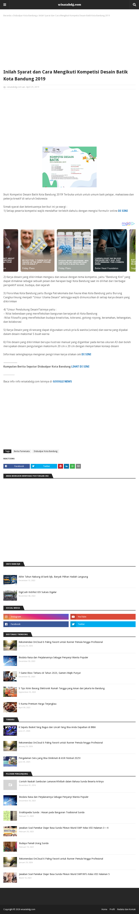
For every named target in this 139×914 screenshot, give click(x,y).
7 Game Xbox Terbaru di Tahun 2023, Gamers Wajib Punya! (50, 673)
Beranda (7, 15)
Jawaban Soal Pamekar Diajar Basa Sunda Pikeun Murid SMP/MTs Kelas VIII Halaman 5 (64, 874)
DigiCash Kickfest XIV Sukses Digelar (38, 592)
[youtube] (103, 617)
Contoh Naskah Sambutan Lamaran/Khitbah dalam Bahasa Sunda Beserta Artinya (61, 781)
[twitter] (103, 624)
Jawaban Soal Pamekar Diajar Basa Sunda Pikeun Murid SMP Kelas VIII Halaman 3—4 (63, 827)
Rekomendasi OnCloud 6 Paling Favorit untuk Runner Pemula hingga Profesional (61, 642)
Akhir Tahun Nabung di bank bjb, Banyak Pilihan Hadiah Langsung (53, 576)
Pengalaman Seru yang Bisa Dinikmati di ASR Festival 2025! (50, 758)
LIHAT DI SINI (80, 366)
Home (104, 909)
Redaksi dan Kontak (126, 909)
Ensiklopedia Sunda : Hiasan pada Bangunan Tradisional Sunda (51, 812)
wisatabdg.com (14, 87)
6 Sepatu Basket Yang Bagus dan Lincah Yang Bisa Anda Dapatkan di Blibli (57, 727)
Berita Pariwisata (22, 451)
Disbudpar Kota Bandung (25, 15)
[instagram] (36, 617)
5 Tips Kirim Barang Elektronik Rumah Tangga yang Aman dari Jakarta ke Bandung (62, 688)
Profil (112, 909)
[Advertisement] (69, 42)
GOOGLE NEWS (62, 381)
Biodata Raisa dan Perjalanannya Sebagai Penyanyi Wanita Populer (53, 657)
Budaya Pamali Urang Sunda (33, 843)
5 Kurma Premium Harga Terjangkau (37, 703)
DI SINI (86, 354)
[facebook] (36, 624)
